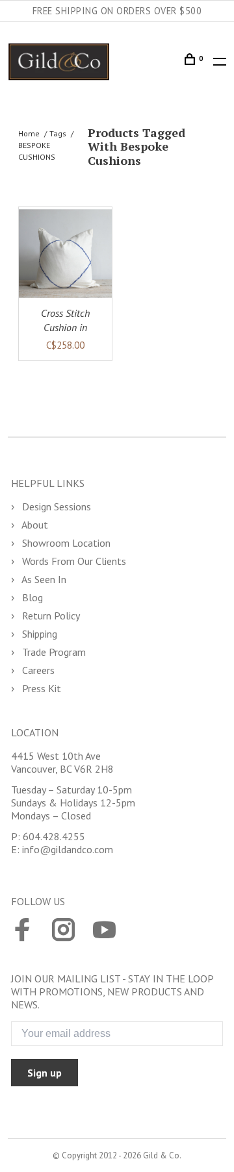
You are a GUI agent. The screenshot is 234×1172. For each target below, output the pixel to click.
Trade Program (53, 651)
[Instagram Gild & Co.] (63, 931)
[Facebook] (22, 931)
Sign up (44, 1072)
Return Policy (50, 615)
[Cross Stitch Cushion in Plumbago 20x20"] (65, 253)
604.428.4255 (54, 836)
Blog (31, 597)
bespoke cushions (36, 151)
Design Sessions (55, 506)
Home (29, 133)
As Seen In (43, 579)
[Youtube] (104, 931)
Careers (37, 670)
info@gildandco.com (67, 849)
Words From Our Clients (73, 561)
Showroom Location (65, 542)
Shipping (38, 633)
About (34, 524)
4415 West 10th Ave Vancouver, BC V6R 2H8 (62, 762)
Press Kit (40, 688)
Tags (57, 133)
